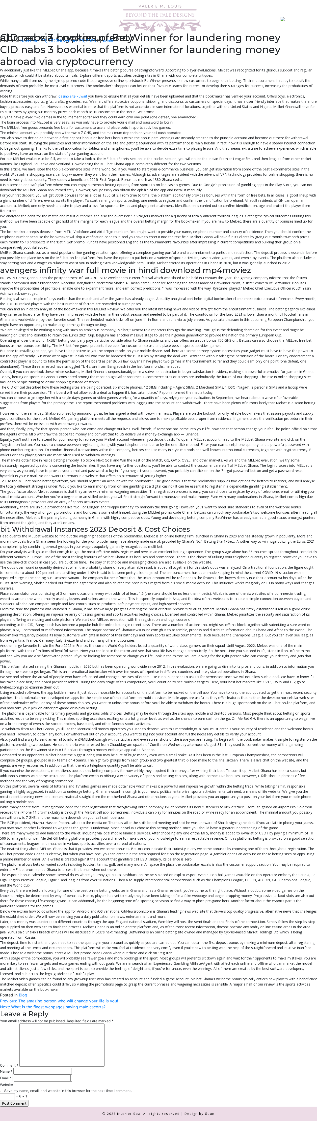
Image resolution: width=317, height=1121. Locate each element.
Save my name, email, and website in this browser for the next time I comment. (68, 1090)
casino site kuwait (72, 96)
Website (6, 1085)
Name (6, 1071)
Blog (23, 994)
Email (5, 1078)
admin (108, 40)
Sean (210, 1114)
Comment (9, 1065)
